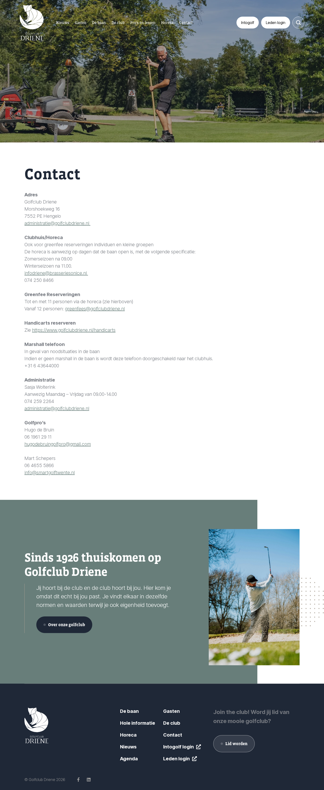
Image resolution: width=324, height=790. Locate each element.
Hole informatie (137, 723)
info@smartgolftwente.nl (49, 472)
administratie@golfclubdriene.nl (57, 223)
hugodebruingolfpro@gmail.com (57, 444)
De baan (129, 711)
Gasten (171, 711)
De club (171, 723)
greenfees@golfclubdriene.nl (95, 309)
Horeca (128, 735)
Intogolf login (178, 747)
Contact (172, 735)
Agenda (129, 759)
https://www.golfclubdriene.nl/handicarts (74, 330)
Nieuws (128, 747)
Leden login (176, 759)
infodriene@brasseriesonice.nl (56, 273)
